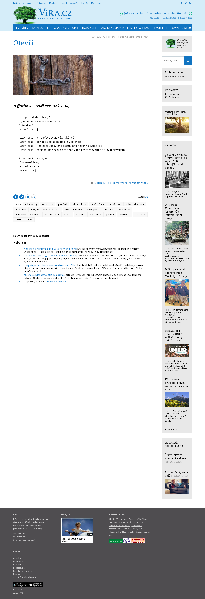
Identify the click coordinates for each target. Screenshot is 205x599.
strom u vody (181, 45)
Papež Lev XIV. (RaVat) (138, 519)
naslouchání (95, 214)
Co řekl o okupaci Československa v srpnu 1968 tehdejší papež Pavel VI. (176, 161)
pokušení (62, 204)
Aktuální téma (132, 36)
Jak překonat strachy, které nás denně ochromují (50, 255)
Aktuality (171, 145)
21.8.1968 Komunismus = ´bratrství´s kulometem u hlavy (174, 211)
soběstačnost (97, 204)
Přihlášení (171, 90)
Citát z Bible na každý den (177, 17)
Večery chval (137, 528)
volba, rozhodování (135, 204)
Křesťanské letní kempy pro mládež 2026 (175, 113)
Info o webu (18, 561)
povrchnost (124, 214)
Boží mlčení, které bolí (176, 474)
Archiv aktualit (171, 429)
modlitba (80, 214)
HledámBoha (115, 531)
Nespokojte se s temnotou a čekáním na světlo (49, 265)
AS (104, 36)
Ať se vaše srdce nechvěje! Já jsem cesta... (44, 274)
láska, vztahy (31, 204)
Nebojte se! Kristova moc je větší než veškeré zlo (50, 248)
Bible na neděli (175, 72)
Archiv (145, 36)
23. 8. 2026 (169, 76)
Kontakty (17, 558)
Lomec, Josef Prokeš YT (119, 525)
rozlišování (140, 214)
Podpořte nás (19, 567)
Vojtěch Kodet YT (134, 522)
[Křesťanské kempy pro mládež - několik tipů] (177, 125)
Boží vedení (124, 209)
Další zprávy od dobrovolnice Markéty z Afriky (176, 273)
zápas (29, 219)
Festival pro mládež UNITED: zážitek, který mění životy (175, 335)
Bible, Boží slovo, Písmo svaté (45, 209)
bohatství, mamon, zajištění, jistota (82, 209)
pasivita (110, 214)
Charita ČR (113, 519)
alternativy (20, 209)
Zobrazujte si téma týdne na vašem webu (121, 182)
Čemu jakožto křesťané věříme (175, 456)
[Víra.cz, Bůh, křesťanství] (42, 15)
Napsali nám (18, 564)
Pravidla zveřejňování (22, 571)
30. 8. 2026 (179, 76)
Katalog (16, 574)
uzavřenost (115, 204)
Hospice (123, 519)
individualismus (52, 214)
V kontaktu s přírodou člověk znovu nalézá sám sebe (176, 384)
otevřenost (47, 204)
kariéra (67, 214)
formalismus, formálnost (27, 214)
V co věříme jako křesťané (24, 577)
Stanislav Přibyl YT (117, 522)
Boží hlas (109, 209)
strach (18, 219)
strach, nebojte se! (56, 281)
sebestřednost (79, 204)
